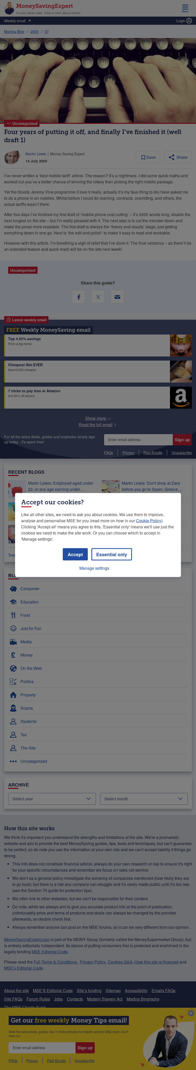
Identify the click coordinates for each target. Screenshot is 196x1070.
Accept (75, 554)
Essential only (111, 554)
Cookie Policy (148, 521)
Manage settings (94, 568)
